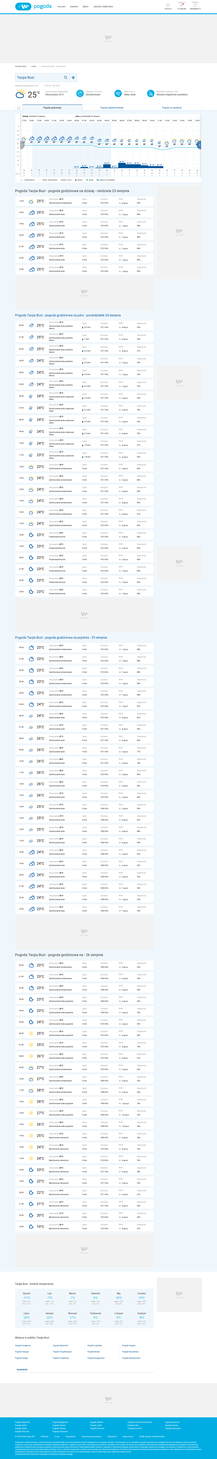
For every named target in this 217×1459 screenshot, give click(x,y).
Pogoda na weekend (171, 107)
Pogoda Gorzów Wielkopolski (140, 1422)
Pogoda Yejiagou (22, 1351)
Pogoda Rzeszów (97, 1428)
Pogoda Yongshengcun (62, 1351)
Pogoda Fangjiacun (23, 1345)
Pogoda (42, 6)
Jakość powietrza (103, 6)
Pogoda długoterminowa (112, 107)
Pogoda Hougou (129, 1345)
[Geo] (73, 77)
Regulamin (112, 1436)
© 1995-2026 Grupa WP (25, 1436)
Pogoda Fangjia (21, 1358)
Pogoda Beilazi (94, 1351)
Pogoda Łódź (133, 1425)
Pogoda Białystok (22, 1422)
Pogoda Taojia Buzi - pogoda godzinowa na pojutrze (52, 637)
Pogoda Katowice (172, 1422)
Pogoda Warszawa (173, 1428)
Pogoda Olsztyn (171, 1425)
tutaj (70, 1454)
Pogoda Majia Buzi (60, 1345)
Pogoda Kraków (59, 1425)
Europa (74, 6)
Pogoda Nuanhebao (130, 1351)
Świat (86, 6)
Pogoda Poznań (59, 1428)
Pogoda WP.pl (21, 66)
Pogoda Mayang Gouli (131, 1358)
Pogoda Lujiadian (95, 1345)
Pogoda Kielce (21, 1425)
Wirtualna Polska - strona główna (23, 6)
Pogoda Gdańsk (96, 1422)
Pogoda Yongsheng (61, 1358)
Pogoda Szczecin (135, 1428)
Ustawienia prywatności (92, 1436)
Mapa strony (128, 1436)
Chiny (34, 66)
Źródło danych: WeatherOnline (152, 1436)
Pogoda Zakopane (60, 1431)
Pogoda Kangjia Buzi (96, 1358)
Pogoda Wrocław (22, 1431)
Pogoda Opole (21, 1428)
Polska (61, 6)
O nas (56, 1436)
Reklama (44, 1436)
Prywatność (70, 1436)
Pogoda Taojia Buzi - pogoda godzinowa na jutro (49, 315)
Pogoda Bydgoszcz (60, 1422)
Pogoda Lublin (96, 1425)
